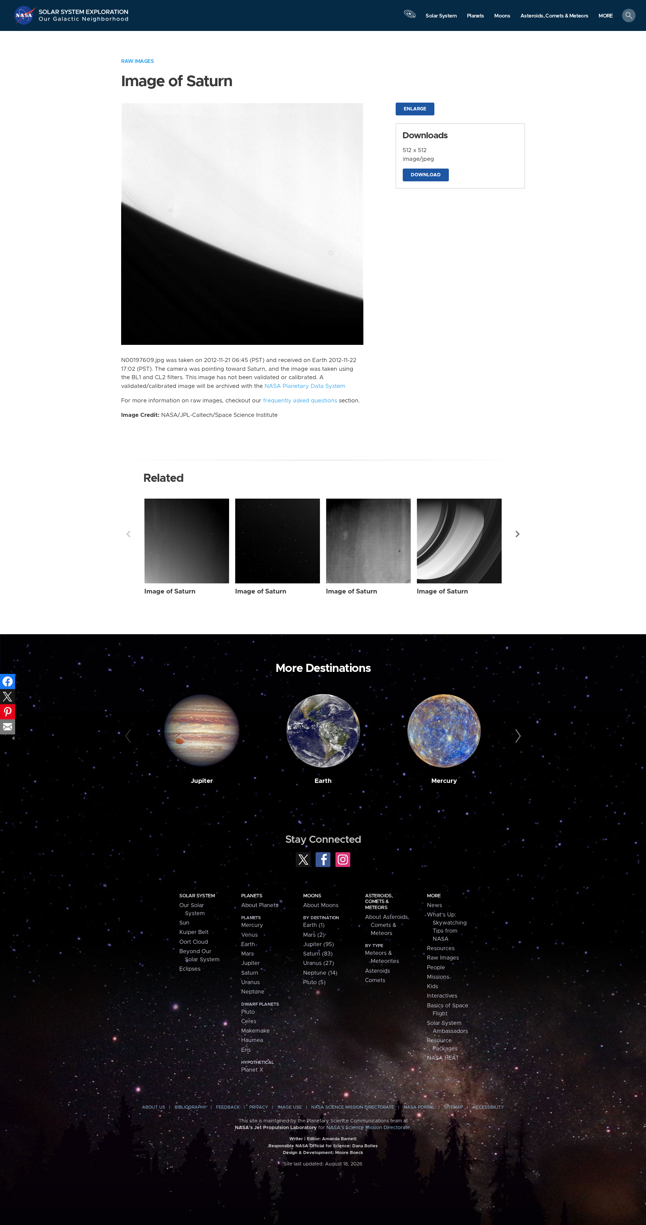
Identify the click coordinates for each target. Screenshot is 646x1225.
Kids (432, 986)
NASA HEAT (443, 1058)
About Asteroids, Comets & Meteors (387, 925)
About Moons (320, 905)
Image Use (290, 1107)
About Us (153, 1107)
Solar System (197, 895)
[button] (606, 16)
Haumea (252, 1040)
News (434, 905)
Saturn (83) (318, 954)
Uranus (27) (318, 963)
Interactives (442, 996)
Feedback (228, 1107)
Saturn (249, 973)
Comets (375, 980)
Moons (312, 895)
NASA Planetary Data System (304, 386)
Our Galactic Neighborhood (83, 20)
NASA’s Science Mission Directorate (368, 1127)
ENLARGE (415, 109)
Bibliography (191, 1107)
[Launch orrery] (410, 17)
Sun (184, 923)
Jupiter (202, 781)
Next (518, 534)
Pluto (248, 1012)
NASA (25, 15)
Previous (128, 534)
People (436, 967)
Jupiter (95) (318, 944)
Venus (249, 935)
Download (426, 175)
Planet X (252, 1070)
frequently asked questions (300, 401)
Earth (323, 781)
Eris (246, 1050)
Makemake (255, 1031)
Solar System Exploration (83, 10)
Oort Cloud (193, 942)
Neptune (252, 992)
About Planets (259, 905)
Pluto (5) (314, 982)
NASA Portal (419, 1107)
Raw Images (137, 61)
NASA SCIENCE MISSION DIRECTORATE (352, 1107)
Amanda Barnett (339, 1139)
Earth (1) (314, 925)
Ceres (248, 1021)
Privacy (258, 1107)
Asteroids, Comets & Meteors (379, 901)
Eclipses (190, 969)
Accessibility (488, 1107)
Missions (438, 977)
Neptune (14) (320, 973)
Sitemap (453, 1107)
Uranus (250, 982)
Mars (247, 954)
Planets (251, 895)
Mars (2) (314, 935)
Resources (441, 948)
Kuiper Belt (194, 932)
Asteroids (377, 971)
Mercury (444, 781)
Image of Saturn (169, 591)
